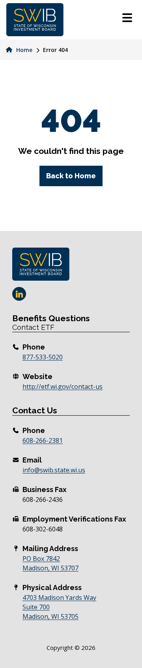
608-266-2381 (42, 440)
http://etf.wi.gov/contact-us (62, 386)
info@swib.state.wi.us (53, 470)
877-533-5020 (42, 357)
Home (23, 50)
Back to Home (71, 176)
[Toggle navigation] (127, 18)
